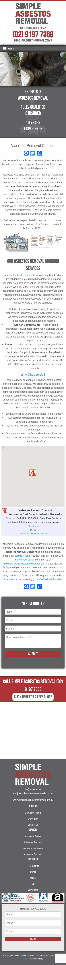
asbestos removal (24, 275)
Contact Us (33, 824)
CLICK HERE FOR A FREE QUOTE (33, 696)
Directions (33, 526)
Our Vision (33, 818)
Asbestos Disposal (33, 854)
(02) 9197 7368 (33, 35)
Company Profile (33, 812)
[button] (33, 473)
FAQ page (8, 567)
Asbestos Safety (33, 836)
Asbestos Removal (33, 842)
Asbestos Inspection (33, 848)
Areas (25, 958)
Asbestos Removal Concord (34, 533)
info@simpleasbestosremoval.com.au (24, 563)
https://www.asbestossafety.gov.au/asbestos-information (33, 579)
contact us (24, 559)
